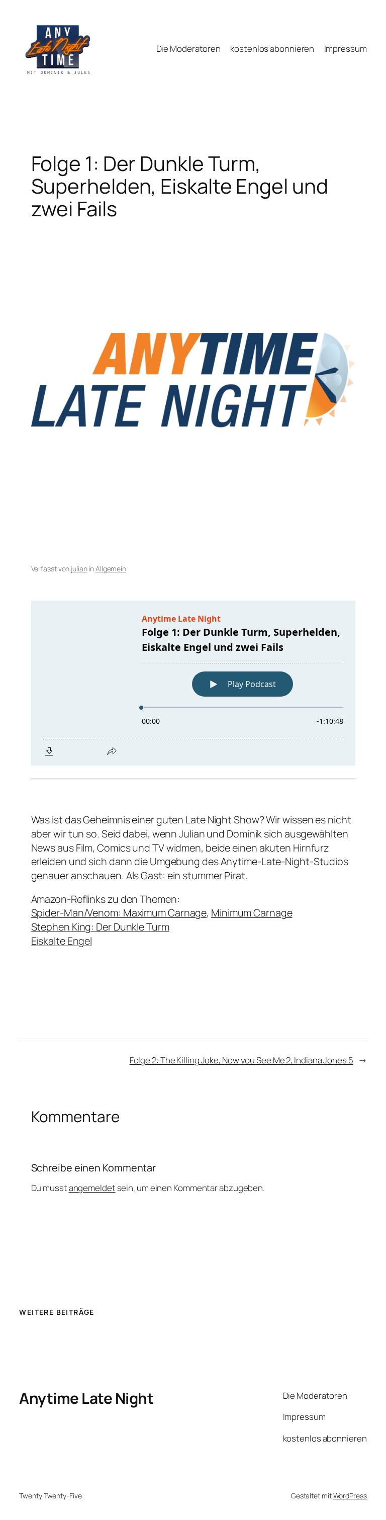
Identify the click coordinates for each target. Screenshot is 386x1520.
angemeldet (92, 1188)
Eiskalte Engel (61, 941)
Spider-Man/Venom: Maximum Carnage (119, 912)
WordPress (350, 1495)
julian (79, 568)
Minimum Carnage (252, 912)
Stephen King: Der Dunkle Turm (100, 927)
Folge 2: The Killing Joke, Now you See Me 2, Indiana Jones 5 (241, 1060)
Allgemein (110, 568)
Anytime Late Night (86, 1398)
